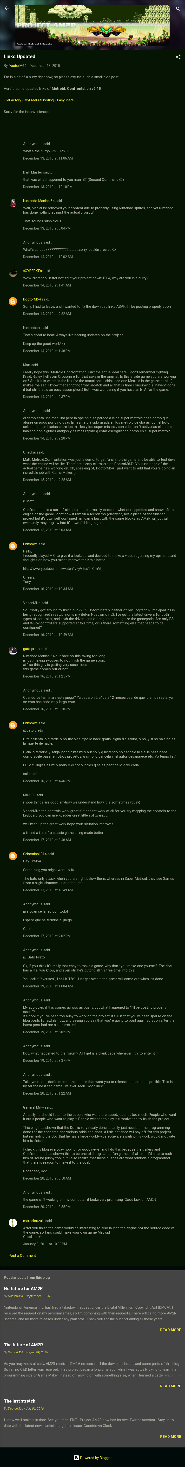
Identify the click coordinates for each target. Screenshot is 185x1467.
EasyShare (65, 100)
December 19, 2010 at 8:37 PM (47, 1060)
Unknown (30, 544)
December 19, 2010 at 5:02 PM (47, 1032)
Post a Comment (22, 1255)
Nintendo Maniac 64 (38, 201)
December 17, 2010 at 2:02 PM (47, 936)
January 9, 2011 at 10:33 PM (45, 1244)
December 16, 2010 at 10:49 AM (48, 635)
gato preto (31, 649)
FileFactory (12, 100)
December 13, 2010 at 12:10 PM (48, 187)
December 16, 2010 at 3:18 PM (47, 709)
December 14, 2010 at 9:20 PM (47, 438)
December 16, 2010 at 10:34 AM (48, 589)
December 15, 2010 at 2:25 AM (47, 480)
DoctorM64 (32, 299)
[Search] (178, 9)
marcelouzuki (33, 1221)
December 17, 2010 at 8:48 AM (47, 840)
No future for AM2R (23, 1288)
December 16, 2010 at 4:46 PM (47, 781)
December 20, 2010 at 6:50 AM (47, 1178)
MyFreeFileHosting (39, 100)
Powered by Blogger (95, 1458)
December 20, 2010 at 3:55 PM (47, 1207)
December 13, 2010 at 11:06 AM (48, 158)
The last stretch (19, 1401)
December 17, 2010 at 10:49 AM (48, 890)
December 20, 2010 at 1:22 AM (47, 1093)
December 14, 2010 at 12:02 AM (48, 257)
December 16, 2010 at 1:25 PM (47, 676)
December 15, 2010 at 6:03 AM (47, 530)
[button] (178, 58)
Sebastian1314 (34, 854)
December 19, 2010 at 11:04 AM (48, 986)
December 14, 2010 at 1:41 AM (47, 285)
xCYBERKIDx (33, 271)
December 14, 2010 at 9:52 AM (47, 314)
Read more (170, 1330)
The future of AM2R (23, 1344)
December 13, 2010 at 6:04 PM (47, 228)
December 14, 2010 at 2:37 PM (47, 397)
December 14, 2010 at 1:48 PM (47, 351)
